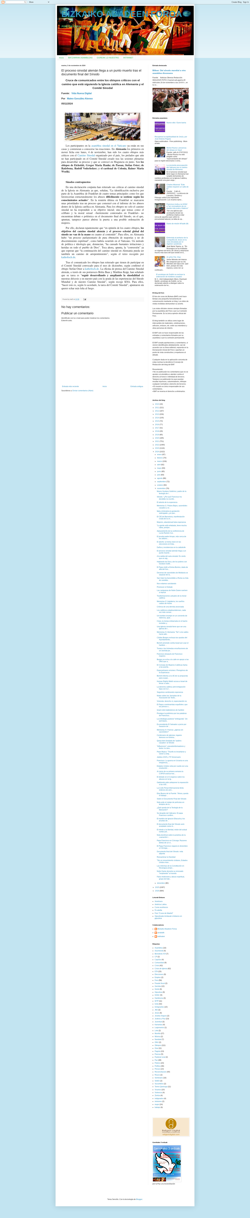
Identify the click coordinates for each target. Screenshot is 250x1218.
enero (159, 455)
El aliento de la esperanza (167, 502)
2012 (157, 411)
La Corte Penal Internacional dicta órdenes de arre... (170, 789)
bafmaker (161, 936)
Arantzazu (159, 901)
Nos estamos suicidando (166, 584)
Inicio (61, 57)
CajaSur (158, 960)
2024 (157, 452)
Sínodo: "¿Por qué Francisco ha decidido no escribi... (169, 498)
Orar (156, 1048)
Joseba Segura (161, 1016)
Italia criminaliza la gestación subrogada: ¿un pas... (168, 512)
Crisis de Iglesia (161, 969)
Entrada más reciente (70, 386)
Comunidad (159, 963)
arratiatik (161, 933)
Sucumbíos (159, 1084)
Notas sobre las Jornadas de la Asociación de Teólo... (169, 697)
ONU (157, 1042)
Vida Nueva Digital (81, 93)
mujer (157, 1104)
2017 (157, 428)
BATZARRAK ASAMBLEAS (80, 57)
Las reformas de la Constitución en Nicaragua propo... (170, 867)
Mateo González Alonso (80, 98)
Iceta (156, 1004)
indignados (159, 1098)
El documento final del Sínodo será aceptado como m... (170, 825)
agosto (160, 478)
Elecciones (159, 974)
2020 (157, 438)
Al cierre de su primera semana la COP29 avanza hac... (170, 772)
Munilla (157, 1033)
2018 (157, 431)
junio (159, 471)
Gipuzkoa (158, 992)
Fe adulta (158, 910)
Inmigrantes (159, 1007)
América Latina (161, 904)
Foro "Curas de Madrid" (164, 913)
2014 (157, 418)
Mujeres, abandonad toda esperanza (171, 522)
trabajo (157, 1107)
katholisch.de (68, 257)
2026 (157, 891)
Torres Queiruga (161, 1087)
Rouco (157, 1075)
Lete (156, 1031)
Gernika (158, 986)
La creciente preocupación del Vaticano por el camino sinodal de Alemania (177, 167)
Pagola (157, 1051)
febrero (160, 458)
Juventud (158, 1022)
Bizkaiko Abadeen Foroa (167, 929)
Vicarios (158, 1090)
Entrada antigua (136, 386)
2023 (157, 448)
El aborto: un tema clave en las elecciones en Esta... (169, 543)
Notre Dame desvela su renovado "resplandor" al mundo (170, 872)
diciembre (161, 883)
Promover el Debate (165, 587)
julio (159, 475)
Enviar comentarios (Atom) (82, 391)
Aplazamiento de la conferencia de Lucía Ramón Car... (170, 532)
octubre (160, 485)
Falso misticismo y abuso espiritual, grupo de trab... (171, 878)
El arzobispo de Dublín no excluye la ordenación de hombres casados (170, 275)
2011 (157, 408)
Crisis (157, 966)
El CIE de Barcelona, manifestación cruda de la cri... (171, 518)
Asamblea (159, 948)
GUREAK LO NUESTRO (108, 57)
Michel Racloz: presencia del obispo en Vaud (176, 149)
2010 (157, 404)
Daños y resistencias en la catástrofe (171, 547)
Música (157, 1036)
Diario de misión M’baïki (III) (177, 224)
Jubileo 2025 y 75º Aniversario (169, 757)
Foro (156, 980)
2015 (157, 421)
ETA (156, 971)
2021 (157, 441)
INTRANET (128, 57)
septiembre (161, 482)
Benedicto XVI (160, 954)
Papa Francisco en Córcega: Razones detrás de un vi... (172, 842)
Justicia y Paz (160, 1019)
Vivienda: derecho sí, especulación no (172, 701)
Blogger (139, 1199)
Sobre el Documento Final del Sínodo (171, 799)
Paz (156, 1060)
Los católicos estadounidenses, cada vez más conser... (171, 611)
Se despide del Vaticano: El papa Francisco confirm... (170, 814)
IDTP (157, 1001)
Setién (157, 1081)
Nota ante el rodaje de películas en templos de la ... (170, 803)
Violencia (158, 1093)
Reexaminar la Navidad (166, 857)
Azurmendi (159, 951)
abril (159, 465)
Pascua (158, 1054)
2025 (157, 887)
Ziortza (157, 1095)
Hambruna (159, 998)
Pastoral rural (160, 1057)
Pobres (157, 1063)
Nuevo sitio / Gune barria (176, 123)
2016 (157, 425)
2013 (157, 414)
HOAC (157, 995)
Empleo (158, 977)
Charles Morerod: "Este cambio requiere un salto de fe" (178, 187)
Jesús (157, 1013)
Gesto (157, 989)
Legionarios (159, 1028)
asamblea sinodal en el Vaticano (108, 145)
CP (156, 957)
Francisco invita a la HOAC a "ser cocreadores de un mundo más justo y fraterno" (177, 206)
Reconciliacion (160, 1072)
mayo (159, 468)
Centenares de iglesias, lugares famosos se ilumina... (169, 736)
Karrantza (158, 1025)
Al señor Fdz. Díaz (174, 257)
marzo (159, 461)
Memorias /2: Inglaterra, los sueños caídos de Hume (170, 602)
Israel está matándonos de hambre (170, 710)
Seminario (159, 1078)
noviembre (161, 488)
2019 (157, 435)
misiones (158, 1101)
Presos (157, 1069)
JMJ (156, 1010)
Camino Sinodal (86, 155)
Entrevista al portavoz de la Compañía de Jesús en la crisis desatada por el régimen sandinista (177, 241)
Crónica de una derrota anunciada (170, 607)
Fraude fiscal (160, 983)
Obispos (158, 1045)
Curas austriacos (161, 907)
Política (157, 1066)
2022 (157, 445)
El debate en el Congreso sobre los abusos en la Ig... (171, 778)
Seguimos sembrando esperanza (170, 692)
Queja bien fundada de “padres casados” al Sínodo (169, 742)
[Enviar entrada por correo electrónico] (85, 299)
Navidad (158, 1039)
